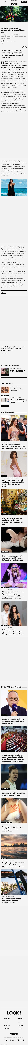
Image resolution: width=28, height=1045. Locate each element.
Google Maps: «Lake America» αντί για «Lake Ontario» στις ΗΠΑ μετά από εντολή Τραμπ (13, 865)
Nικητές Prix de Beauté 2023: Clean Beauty (17, 370)
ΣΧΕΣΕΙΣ (20, 1025)
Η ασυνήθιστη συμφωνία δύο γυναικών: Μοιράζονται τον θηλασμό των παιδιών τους (13, 558)
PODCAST (22, 1037)
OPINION (20, 1022)
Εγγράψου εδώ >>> (7, 350)
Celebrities (5, 439)
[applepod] (18, 1040)
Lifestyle (4, 513)
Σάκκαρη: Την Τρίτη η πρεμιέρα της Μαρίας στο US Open (13, 794)
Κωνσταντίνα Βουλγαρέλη (7, 478)
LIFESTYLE (7, 1018)
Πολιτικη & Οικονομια (8, 750)
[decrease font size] (23, 47)
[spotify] (16, 1040)
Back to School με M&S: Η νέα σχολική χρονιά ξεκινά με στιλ (18, 401)
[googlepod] (21, 1040)
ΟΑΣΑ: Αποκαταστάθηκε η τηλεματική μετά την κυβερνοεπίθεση (11, 901)
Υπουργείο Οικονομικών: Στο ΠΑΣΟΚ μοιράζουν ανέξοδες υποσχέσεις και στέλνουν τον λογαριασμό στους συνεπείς (13, 758)
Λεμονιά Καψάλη (5, 515)
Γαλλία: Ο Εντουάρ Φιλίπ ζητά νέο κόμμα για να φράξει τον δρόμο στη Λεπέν (13, 721)
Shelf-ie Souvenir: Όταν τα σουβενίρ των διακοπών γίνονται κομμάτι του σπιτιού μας (13, 521)
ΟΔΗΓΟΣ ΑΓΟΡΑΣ (8, 1037)
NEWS (20, 1028)
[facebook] (4, 1040)
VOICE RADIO (16, 1037)
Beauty (4, 475)
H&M (3, 292)
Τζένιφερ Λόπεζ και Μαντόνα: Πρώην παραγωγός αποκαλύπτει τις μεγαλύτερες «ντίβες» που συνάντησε (13, 595)
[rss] (24, 1040)
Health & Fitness (6, 822)
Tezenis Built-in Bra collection (16, 389)
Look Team (8, 41)
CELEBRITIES (20, 1018)
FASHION (7, 1022)
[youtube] (13, 1040)
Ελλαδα (4, 894)
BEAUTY (7, 1028)
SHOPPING (7, 1025)
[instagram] (7, 1040)
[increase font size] (26, 47)
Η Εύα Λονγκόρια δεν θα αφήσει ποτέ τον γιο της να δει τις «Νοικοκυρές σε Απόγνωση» (14, 446)
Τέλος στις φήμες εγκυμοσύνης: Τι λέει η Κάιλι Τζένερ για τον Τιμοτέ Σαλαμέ (13, 632)
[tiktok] (10, 1040)
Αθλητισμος (5, 788)
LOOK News (4, 20)
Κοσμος (4, 714)
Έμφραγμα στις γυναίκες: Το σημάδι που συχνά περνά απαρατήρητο (12, 829)
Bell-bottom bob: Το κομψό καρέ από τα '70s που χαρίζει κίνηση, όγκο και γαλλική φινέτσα (13, 483)
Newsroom (4, 442)
